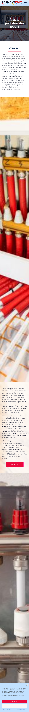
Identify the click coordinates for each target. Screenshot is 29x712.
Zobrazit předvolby (14, 706)
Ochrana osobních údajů (18, 709)
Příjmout (14, 701)
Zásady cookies (7, 709)
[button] (26, 685)
